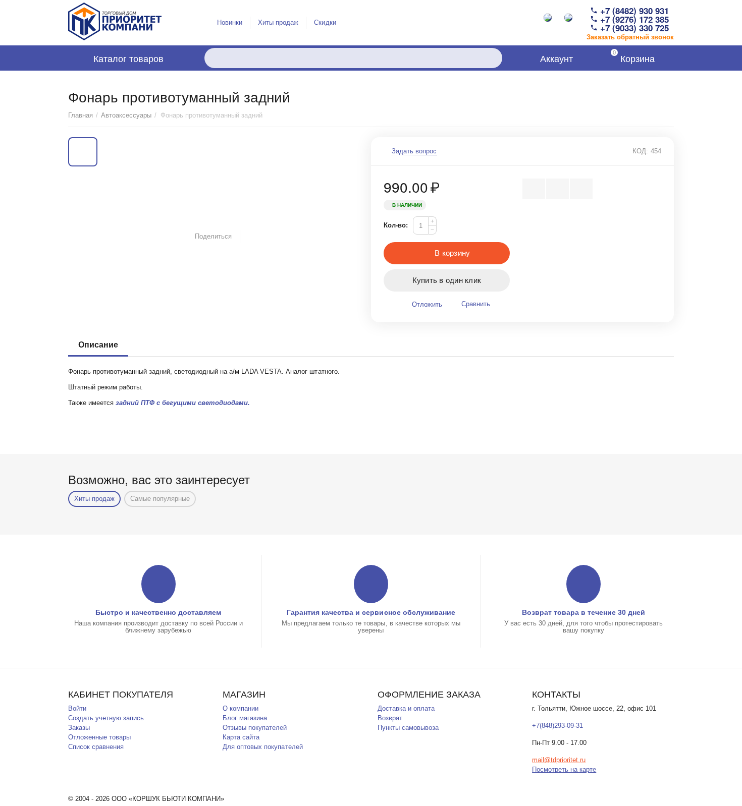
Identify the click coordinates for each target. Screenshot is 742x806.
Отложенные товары (99, 737)
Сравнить (475, 304)
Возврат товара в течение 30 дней (583, 612)
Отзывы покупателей (255, 727)
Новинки (229, 22)
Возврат (390, 718)
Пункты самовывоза (408, 727)
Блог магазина (245, 718)
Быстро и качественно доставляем (158, 612)
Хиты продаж (278, 22)
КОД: (640, 151)
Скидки (325, 22)
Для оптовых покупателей (262, 747)
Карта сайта (241, 737)
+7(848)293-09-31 (557, 725)
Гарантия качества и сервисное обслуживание (371, 612)
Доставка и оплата (406, 708)
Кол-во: (396, 225)
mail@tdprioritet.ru (559, 760)
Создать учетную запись (106, 718)
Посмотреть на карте (564, 769)
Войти (77, 708)
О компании (240, 708)
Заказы (79, 727)
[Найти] (492, 58)
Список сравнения (96, 747)
